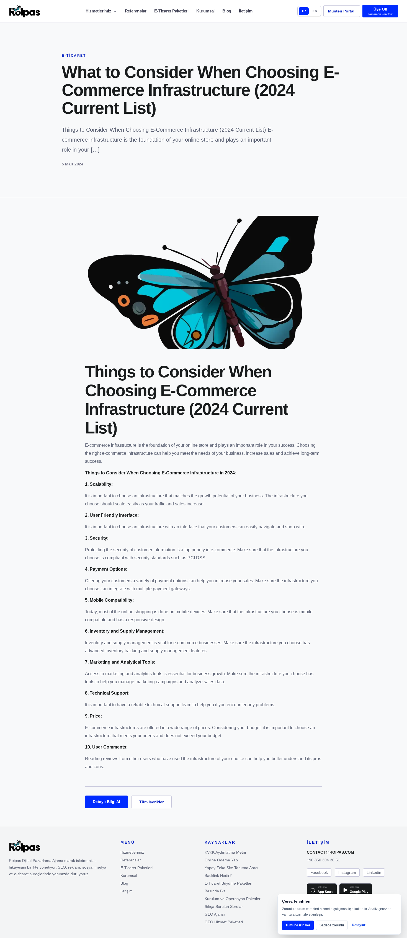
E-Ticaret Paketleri (171, 11)
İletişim (245, 11)
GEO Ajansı (215, 914)
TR (304, 11)
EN (315, 11)
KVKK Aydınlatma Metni (225, 852)
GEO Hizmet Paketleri (224, 922)
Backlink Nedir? (218, 875)
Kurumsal (205, 11)
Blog (226, 11)
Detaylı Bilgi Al (106, 801)
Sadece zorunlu (332, 925)
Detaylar (358, 925)
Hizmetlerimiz (98, 11)
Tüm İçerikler (151, 802)
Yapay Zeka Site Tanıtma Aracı (231, 868)
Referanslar (136, 11)
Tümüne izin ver (297, 925)
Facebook (319, 872)
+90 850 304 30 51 (323, 860)
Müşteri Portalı (342, 11)
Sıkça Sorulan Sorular (224, 906)
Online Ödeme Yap (221, 860)
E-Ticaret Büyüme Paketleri (228, 883)
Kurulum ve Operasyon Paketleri (233, 899)
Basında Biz (215, 891)
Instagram (347, 872)
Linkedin (374, 872)
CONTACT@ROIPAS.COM (330, 852)
